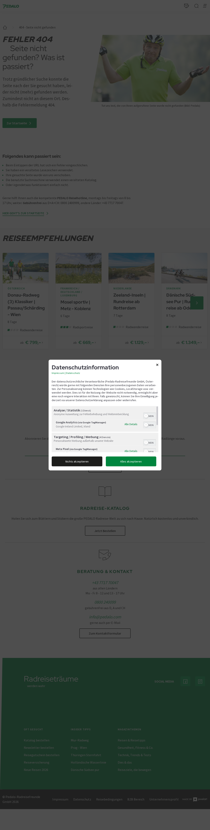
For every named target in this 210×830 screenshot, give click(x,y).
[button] (146, 416)
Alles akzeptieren (131, 461)
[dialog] (105, 415)
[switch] (149, 415)
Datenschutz (73, 372)
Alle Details (130, 424)
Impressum (58, 372)
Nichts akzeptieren (77, 461)
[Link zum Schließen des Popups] (157, 365)
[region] (105, 429)
